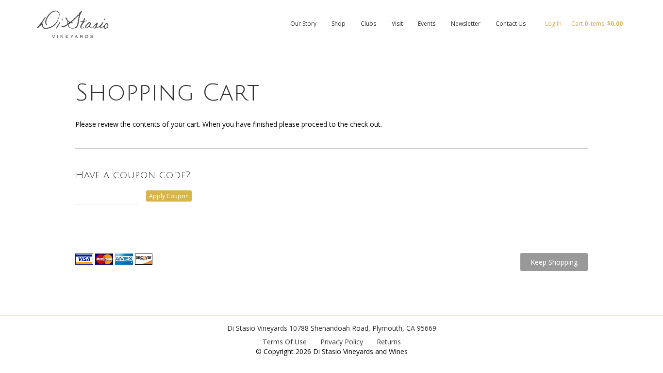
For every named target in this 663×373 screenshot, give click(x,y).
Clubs (368, 23)
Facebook (651, 57)
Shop (339, 23)
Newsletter (466, 23)
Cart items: (597, 23)
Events (426, 23)
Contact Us (511, 23)
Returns (389, 341)
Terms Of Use (285, 341)
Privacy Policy (341, 341)
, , (362, 328)
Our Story (303, 23)
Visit (397, 23)
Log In (553, 23)
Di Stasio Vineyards (257, 328)
